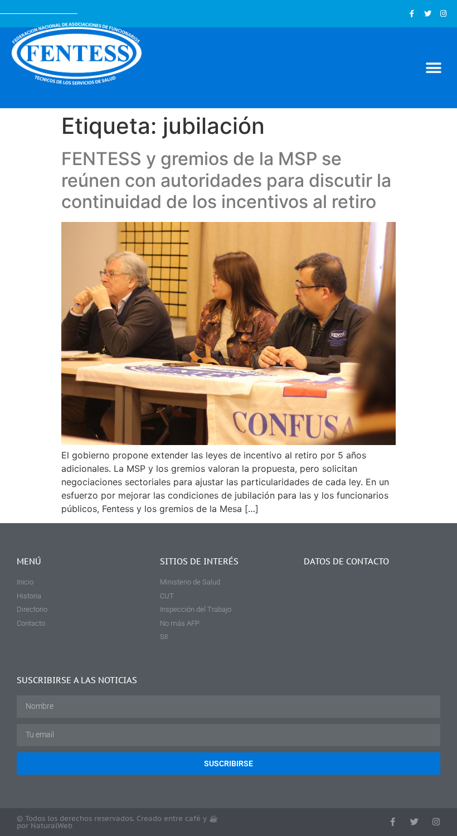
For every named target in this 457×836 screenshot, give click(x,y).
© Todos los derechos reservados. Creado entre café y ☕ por (117, 822)
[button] (433, 67)
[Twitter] (428, 14)
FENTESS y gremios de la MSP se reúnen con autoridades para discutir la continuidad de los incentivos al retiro (226, 180)
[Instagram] (443, 14)
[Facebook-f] (411, 14)
